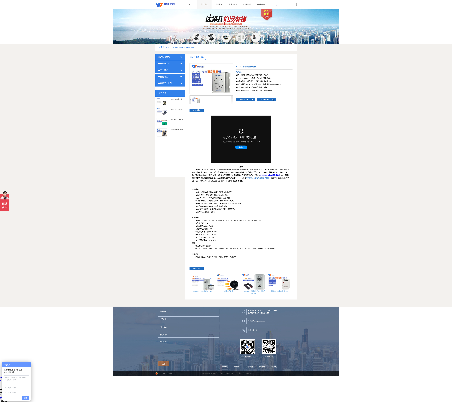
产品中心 (169, 48)
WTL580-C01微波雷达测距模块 (180, 119)
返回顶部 (4, 401)
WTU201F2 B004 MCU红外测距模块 (182, 109)
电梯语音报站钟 (228, 291)
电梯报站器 (190, 48)
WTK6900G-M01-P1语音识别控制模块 (182, 130)
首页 (190, 5)
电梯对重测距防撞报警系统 (279, 291)
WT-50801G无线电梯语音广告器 (202, 291)
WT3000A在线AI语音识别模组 (180, 99)
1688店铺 (4, 380)
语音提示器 (179, 48)
